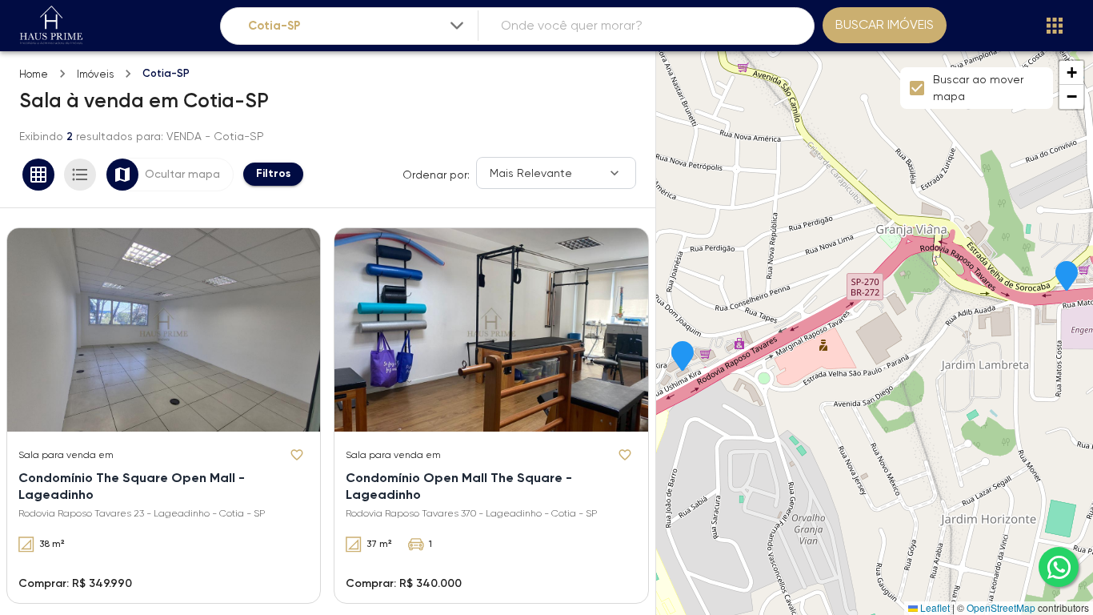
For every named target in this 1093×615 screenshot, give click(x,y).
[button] (1066, 277)
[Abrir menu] (1054, 25)
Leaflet (934, 607)
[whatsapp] (1059, 567)
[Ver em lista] (80, 175)
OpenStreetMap (1001, 607)
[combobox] (357, 26)
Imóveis (95, 74)
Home (33, 74)
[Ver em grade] (38, 175)
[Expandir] (457, 25)
